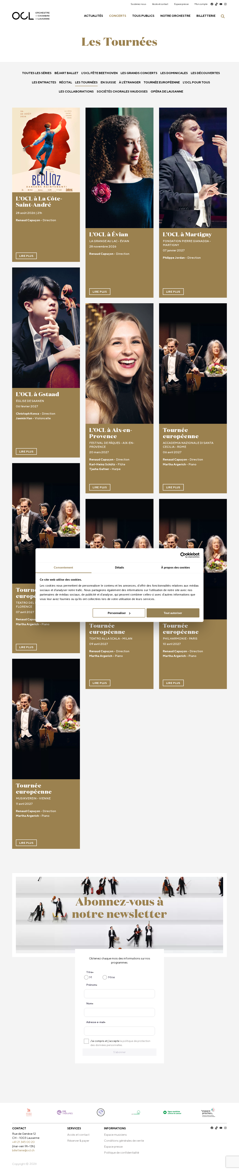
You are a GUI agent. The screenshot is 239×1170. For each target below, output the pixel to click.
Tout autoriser (173, 613)
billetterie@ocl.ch (23, 1150)
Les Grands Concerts (139, 73)
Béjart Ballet (66, 73)
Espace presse (181, 4)
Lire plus (26, 255)
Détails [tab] (119, 567)
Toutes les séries (37, 73)
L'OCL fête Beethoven (99, 73)
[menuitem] (138, 4)
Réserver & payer (78, 1140)
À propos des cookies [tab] (175, 567)
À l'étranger (130, 82)
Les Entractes (44, 82)
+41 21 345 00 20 (23, 1142)
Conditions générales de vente (124, 1140)
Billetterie (205, 16)
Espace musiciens (115, 1134)
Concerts (117, 16)
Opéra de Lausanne (167, 91)
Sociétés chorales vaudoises (122, 91)
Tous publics (143, 16)
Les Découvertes (205, 73)
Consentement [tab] (63, 567)
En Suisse (108, 82)
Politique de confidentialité (121, 1152)
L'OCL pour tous (196, 82)
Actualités (93, 16)
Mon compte (201, 4)
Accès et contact (160, 4)
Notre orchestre (175, 16)
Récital (65, 82)
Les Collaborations (76, 91)
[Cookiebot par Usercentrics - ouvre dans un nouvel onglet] (183, 555)
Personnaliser (117, 613)
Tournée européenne (162, 82)
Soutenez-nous (138, 4)
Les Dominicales (174, 73)
